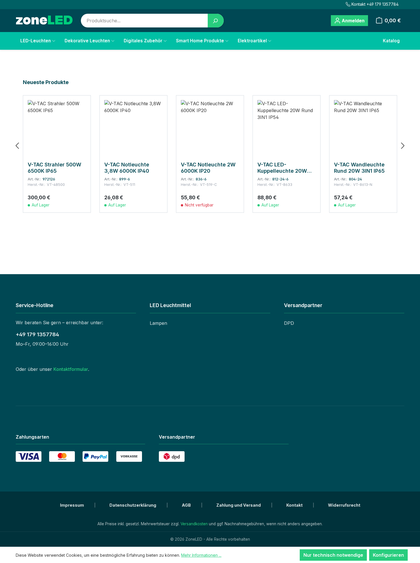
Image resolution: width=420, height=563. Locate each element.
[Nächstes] (403, 145)
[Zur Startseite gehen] (44, 20)
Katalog (391, 40)
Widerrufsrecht (344, 505)
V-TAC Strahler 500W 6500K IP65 (54, 168)
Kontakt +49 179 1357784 (375, 4)
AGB (187, 505)
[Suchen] (216, 20)
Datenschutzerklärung (133, 505)
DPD (289, 323)
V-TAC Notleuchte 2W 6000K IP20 (208, 168)
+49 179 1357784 (37, 334)
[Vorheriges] (17, 145)
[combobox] (144, 20)
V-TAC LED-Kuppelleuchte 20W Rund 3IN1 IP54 (282, 168)
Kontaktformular (70, 369)
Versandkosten (194, 524)
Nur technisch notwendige (333, 555)
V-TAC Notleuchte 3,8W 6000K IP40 (126, 168)
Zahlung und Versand (239, 505)
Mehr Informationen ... (201, 555)
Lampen (158, 323)
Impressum (72, 505)
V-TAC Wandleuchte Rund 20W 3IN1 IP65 (359, 168)
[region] (210, 145)
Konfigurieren (388, 555)
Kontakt (294, 505)
